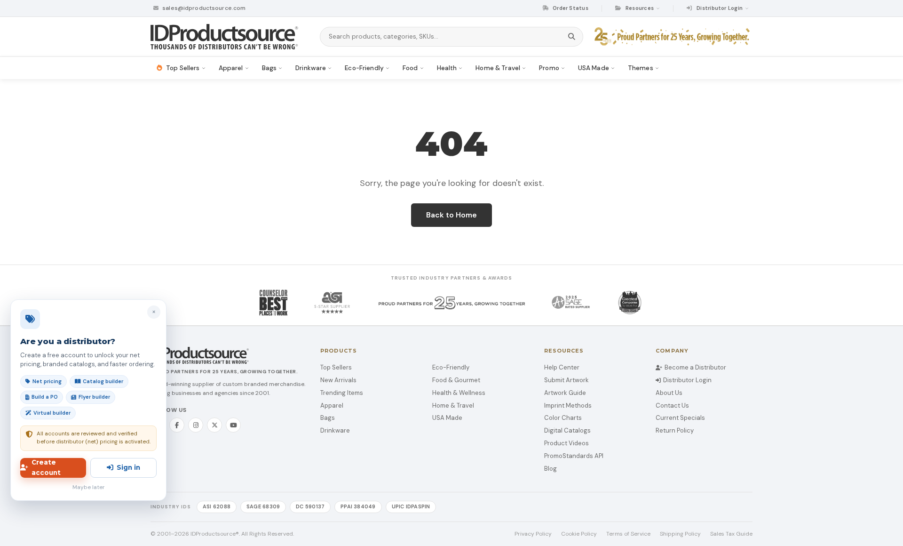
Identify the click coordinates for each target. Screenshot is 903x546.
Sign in (128, 467)
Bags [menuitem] (269, 68)
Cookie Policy (579, 534)
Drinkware (335, 430)
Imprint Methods (568, 405)
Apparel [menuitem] (231, 68)
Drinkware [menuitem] (310, 68)
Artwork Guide (565, 393)
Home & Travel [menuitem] (497, 68)
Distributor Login (687, 380)
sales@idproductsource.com (203, 8)
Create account (46, 467)
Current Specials (680, 418)
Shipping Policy (680, 534)
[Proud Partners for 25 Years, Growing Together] (673, 36)
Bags (327, 418)
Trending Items (341, 393)
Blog (550, 469)
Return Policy (675, 430)
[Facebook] (176, 425)
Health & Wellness (458, 393)
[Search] (572, 36)
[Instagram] (195, 425)
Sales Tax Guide (731, 534)
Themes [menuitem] (640, 68)
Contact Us (672, 405)
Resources (640, 8)
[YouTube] (233, 425)
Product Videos (566, 443)
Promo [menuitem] (549, 68)
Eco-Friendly (450, 367)
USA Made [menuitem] (593, 68)
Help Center (561, 367)
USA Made (447, 418)
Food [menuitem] (410, 68)
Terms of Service (628, 534)
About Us (669, 393)
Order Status (569, 8)
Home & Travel (453, 405)
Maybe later (88, 487)
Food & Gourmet (456, 380)
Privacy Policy (533, 534)
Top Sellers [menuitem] (183, 68)
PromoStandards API (573, 456)
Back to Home (451, 215)
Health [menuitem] (447, 68)
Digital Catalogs (567, 430)
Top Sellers (336, 367)
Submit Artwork (566, 380)
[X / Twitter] (214, 425)
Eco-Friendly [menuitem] (364, 68)
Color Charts (563, 418)
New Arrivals (338, 380)
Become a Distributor (695, 367)
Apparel (331, 405)
